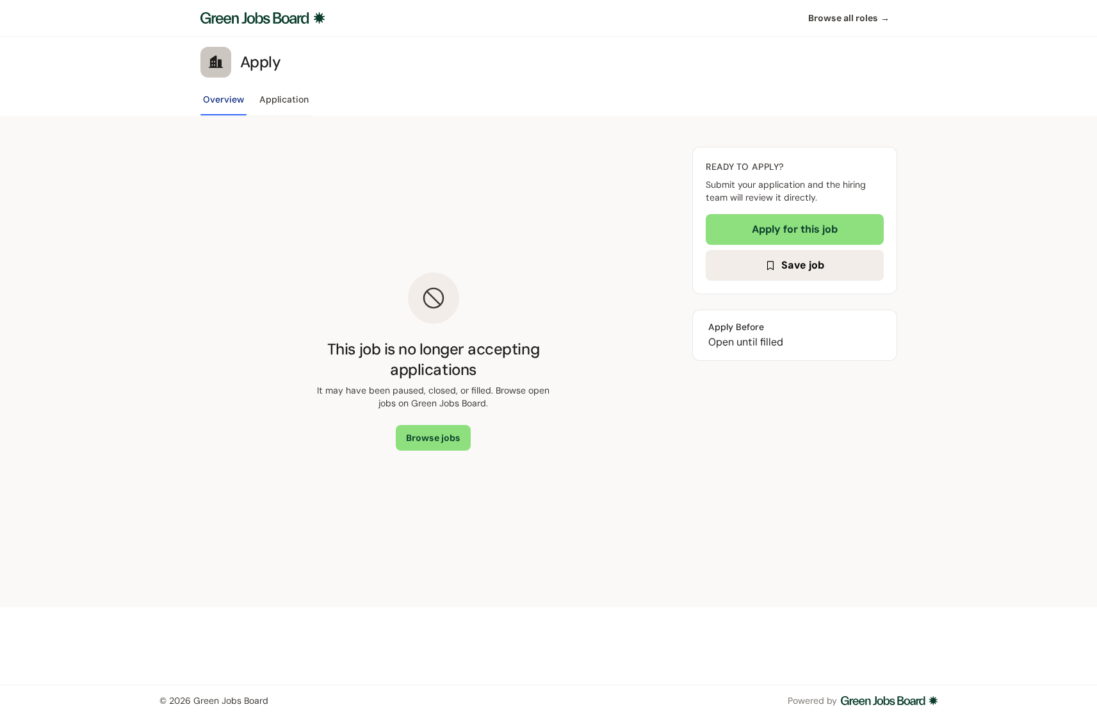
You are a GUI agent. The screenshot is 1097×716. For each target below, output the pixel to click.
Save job (802, 265)
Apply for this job (795, 229)
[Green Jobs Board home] (262, 18)
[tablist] (255, 103)
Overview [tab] (223, 99)
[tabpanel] (548, 361)
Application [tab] (284, 99)
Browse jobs (433, 438)
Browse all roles (849, 18)
